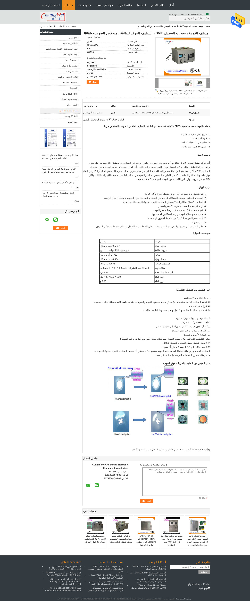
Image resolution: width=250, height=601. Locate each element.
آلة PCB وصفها (71, 116)
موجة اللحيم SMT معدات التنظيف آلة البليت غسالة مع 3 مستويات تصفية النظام (105, 589)
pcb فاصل (73, 38)
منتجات (69, 5)
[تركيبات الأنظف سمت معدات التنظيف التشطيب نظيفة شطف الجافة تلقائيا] (121, 525)
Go (207, 18)
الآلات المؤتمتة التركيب (68, 77)
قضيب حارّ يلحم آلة (70, 66)
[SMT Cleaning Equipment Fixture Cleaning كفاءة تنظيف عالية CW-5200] (146, 525)
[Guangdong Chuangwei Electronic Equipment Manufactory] (53, 17)
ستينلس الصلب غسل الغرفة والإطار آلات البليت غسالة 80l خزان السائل (95, 539)
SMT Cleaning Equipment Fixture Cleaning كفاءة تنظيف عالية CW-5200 (146, 540)
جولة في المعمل (104, 5)
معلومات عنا (84, 5)
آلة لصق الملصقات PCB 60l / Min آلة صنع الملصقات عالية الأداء (148, 574)
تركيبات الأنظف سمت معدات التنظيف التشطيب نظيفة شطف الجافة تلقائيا (121, 539)
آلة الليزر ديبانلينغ (70, 43)
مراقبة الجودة (125, 5)
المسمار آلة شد (71, 71)
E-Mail (206, 584)
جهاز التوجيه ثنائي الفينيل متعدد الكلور (62, 49)
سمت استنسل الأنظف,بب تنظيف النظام (169, 449)
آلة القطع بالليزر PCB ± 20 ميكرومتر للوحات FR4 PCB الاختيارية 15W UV (65, 567)
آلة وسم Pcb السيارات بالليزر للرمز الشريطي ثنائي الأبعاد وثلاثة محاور (150, 580)
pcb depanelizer (70, 82)
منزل (42, 26)
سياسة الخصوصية (183, 599)
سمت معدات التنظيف (66, 26)
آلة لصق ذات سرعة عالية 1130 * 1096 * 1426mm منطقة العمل (149, 567)
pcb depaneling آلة (69, 99)
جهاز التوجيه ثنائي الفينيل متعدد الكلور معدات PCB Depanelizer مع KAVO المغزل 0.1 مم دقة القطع (65, 581)
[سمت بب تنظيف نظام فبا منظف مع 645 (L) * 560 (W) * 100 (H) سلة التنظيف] (172, 525)
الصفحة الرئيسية (51, 5)
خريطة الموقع (195, 584)
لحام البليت (73, 122)
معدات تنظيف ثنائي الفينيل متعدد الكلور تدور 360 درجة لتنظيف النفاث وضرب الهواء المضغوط (197, 540)
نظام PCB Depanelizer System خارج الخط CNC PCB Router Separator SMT (63, 589)
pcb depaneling (70, 54)
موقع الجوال (203, 588)
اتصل (94, 82)
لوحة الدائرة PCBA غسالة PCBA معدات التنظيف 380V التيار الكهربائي (106, 576)
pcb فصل (73, 88)
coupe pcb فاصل (70, 94)
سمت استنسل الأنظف (141, 449)
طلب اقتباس (157, 5)
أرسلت (204, 572)
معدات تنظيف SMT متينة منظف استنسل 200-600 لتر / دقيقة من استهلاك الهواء (106, 582)
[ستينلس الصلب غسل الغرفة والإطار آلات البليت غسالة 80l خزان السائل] (95, 525)
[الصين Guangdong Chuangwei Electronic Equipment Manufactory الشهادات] (51, 138)
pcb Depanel (72, 60)
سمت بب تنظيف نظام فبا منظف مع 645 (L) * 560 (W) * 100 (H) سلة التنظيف (172, 540)
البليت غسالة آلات (195, 449)
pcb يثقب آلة (72, 105)
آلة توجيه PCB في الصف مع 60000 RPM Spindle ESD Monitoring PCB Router (63, 574)
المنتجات (51, 26)
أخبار (171, 5)
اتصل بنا (141, 5)
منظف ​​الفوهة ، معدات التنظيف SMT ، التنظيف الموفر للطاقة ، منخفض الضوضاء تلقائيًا (105, 569)
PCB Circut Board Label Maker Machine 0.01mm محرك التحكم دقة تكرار (147, 586)
